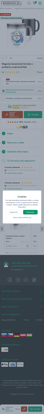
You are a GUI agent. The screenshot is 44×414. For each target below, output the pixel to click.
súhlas (17, 202)
